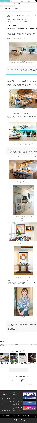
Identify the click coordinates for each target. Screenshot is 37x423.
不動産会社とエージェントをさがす (6, 405)
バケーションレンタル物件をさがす (6, 402)
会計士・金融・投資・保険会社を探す (17, 396)
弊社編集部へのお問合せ (16, 415)
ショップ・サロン (22, 385)
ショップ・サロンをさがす (17, 404)
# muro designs (7, 11)
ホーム (1, 3)
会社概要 (2, 415)
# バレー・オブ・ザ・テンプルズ (28, 344)
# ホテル (8, 344)
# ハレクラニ (11, 344)
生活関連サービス (6, 3)
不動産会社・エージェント (4, 380)
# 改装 (25, 11)
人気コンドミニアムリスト (5, 403)
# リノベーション (29, 11)
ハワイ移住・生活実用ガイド (17, 410)
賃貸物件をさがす (4, 399)
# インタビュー (20, 344)
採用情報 (8, 415)
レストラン (13, 384)
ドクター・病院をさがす (16, 398)
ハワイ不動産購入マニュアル (6, 410)
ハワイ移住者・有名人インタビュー (17, 408)
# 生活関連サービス (17, 11)
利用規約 (24, 415)
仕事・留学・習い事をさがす (17, 401)
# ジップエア (2, 345)
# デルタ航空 (16, 344)
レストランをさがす (16, 403)
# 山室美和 (11, 11)
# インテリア (22, 11)
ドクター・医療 (31, 380)
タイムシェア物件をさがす (5, 398)
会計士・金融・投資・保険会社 (22, 380)
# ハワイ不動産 (2, 11)
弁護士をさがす (15, 394)
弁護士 (12, 380)
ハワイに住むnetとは (30, 1)
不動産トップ (5, 394)
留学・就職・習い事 (4, 385)
